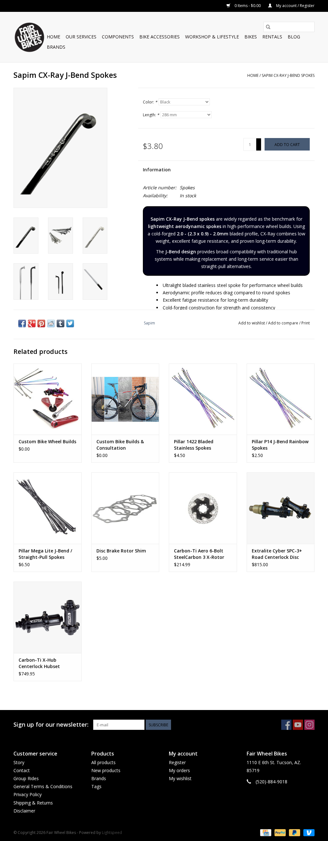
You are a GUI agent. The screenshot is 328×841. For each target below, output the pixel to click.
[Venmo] (308, 832)
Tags (96, 786)
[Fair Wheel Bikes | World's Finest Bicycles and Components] (29, 37)
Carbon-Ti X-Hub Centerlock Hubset (39, 663)
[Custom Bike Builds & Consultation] (125, 399)
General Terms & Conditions (42, 786)
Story (18, 762)
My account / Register (295, 5)
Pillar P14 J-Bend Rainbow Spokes (280, 444)
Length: (151, 115)
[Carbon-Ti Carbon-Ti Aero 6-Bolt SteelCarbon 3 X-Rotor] (203, 508)
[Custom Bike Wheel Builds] (47, 399)
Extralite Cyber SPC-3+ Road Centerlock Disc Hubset (277, 554)
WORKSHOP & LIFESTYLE (212, 37)
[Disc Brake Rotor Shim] (125, 508)
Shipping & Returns (33, 803)
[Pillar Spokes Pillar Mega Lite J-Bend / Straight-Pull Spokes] (47, 508)
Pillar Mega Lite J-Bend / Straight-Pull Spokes (45, 554)
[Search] (268, 27)
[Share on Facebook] (22, 323)
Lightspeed (112, 832)
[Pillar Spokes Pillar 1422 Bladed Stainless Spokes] (203, 399)
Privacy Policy (27, 794)
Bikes (250, 37)
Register (177, 762)
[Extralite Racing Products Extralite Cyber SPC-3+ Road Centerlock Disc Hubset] (281, 508)
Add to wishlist (252, 323)
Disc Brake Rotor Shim (121, 551)
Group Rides (26, 778)
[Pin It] (41, 323)
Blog (294, 37)
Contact (21, 770)
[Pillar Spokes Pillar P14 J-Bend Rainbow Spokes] (281, 399)
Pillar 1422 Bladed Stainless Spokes (193, 444)
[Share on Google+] (32, 323)
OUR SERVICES (81, 37)
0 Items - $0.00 (248, 5)
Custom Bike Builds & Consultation (120, 444)
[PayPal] (279, 832)
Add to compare (283, 323)
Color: (150, 102)
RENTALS (272, 37)
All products (103, 762)
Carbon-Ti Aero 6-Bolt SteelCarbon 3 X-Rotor (199, 554)
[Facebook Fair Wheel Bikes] (286, 725)
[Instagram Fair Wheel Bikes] (309, 725)
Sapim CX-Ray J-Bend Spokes (288, 75)
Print (305, 323)
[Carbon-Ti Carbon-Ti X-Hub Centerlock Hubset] (47, 617)
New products (105, 770)
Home (53, 37)
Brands (56, 47)
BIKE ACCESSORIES (159, 37)
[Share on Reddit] (51, 323)
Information (157, 170)
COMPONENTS (118, 37)
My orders (179, 770)
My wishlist (180, 778)
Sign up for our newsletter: (50, 724)
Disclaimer (24, 811)
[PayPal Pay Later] (294, 832)
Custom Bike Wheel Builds (47, 441)
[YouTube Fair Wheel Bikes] (298, 725)
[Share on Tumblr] (60, 323)
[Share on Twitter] (70, 323)
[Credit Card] (265, 832)
